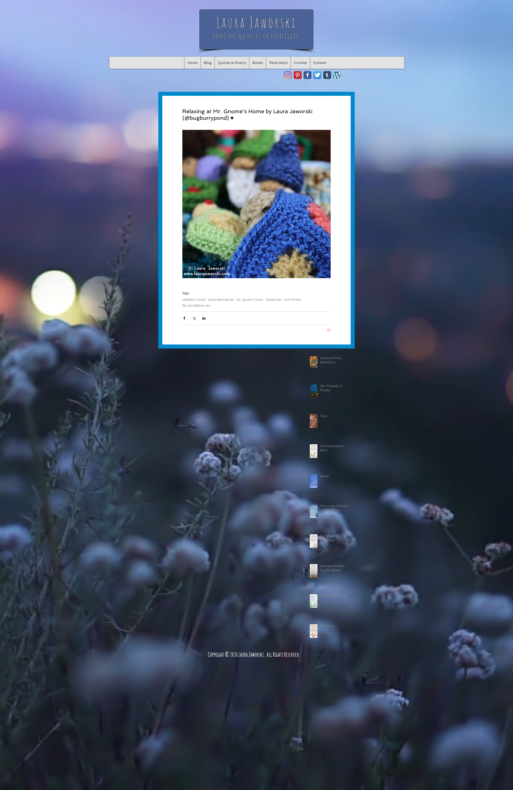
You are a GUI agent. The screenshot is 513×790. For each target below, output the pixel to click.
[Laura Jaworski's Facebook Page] (307, 75)
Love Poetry (292, 299)
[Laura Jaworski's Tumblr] (327, 75)
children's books (194, 299)
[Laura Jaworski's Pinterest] (298, 75)
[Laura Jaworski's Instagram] (288, 75)
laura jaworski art (221, 299)
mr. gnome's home (250, 299)
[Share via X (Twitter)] (194, 318)
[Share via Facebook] (184, 318)
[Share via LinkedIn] (204, 318)
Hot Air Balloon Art (196, 305)
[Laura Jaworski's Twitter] (317, 75)
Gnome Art (274, 299)
